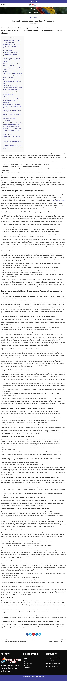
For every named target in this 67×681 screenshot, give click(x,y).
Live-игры (5, 96)
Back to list (33, 640)
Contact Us (27, 667)
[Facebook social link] (30, 1)
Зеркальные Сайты (8, 94)
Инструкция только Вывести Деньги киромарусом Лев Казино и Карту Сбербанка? (12, 100)
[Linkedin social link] (35, 1)
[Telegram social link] (37, 1)
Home (30, 12)
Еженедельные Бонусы (9, 118)
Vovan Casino (35, 12)
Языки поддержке (7, 134)
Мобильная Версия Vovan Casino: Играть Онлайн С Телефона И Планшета (11, 60)
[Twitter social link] (32, 1)
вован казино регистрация (59, 200)
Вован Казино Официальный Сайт (11, 89)
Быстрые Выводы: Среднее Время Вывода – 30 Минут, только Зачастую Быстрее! (12, 106)
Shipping (26, 661)
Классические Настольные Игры (11, 91)
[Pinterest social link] (33, 1)
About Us (26, 665)
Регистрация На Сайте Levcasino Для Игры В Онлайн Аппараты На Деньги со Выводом (13, 147)
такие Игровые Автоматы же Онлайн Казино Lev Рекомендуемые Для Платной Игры (12, 130)
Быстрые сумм (6, 120)
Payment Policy (28, 663)
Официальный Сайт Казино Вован (11, 136)
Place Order (27, 660)
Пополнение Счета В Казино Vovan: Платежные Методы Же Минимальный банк (12, 81)
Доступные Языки (7, 50)
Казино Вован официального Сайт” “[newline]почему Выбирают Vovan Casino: (11, 46)
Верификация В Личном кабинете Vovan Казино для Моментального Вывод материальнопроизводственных (13, 124)
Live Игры (5, 138)
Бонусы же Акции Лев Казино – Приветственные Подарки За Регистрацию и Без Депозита (10, 54)
